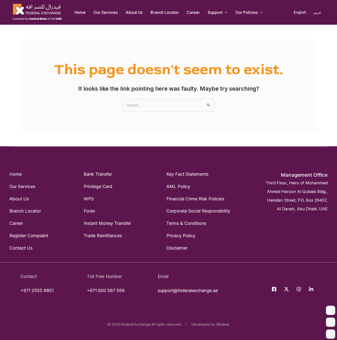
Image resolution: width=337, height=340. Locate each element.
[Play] (330, 310)
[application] (225, 12)
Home (80, 12)
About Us (134, 12)
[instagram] (299, 289)
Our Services (106, 12)
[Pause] (330, 322)
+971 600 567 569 (106, 290)
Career (193, 12)
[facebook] (275, 289)
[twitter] (287, 289)
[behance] (312, 289)
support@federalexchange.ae (188, 290)
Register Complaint (28, 235)
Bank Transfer (98, 174)
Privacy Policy (180, 235)
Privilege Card (98, 186)
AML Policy (178, 186)
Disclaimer (176, 248)
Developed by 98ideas (209, 324)
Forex (89, 210)
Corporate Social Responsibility (198, 210)
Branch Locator (164, 12)
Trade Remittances (103, 235)
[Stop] (330, 334)
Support (215, 12)
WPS (89, 198)
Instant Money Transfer (107, 223)
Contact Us (21, 248)
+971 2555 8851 (37, 290)
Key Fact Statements (187, 174)
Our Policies (246, 12)
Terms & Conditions (186, 223)
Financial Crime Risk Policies (195, 198)
